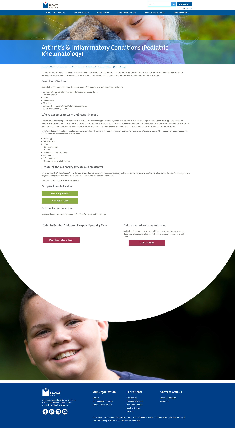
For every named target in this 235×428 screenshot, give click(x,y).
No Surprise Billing (176, 417)
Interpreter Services (134, 404)
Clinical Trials (132, 397)
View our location (60, 200)
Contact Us (187, 8)
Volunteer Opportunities (103, 401)
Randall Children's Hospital (52, 67)
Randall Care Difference (55, 12)
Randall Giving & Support (155, 12)
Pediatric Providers (81, 12)
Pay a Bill (130, 411)
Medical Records (133, 408)
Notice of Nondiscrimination (143, 417)
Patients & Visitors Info (126, 12)
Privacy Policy (126, 417)
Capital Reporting (99, 420)
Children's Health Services (74, 67)
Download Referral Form (61, 239)
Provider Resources (181, 12)
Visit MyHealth (147, 242)
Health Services (103, 12)
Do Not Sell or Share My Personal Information (123, 420)
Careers (96, 397)
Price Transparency (161, 417)
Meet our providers (60, 193)
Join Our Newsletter (168, 397)
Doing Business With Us (102, 404)
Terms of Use (115, 417)
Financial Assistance (135, 401)
